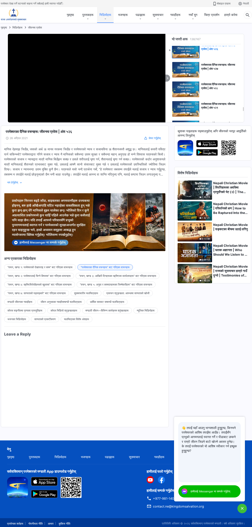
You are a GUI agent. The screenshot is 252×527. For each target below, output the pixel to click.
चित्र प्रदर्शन (211, 15)
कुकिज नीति (64, 523)
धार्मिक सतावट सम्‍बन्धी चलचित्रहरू (107, 301)
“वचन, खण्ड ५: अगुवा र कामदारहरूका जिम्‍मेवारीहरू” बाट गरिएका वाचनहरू (116, 284)
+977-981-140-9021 (168, 498)
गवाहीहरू (175, 15)
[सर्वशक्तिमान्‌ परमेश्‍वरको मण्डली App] (185, 148)
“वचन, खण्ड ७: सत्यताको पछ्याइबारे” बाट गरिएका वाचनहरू (36, 293)
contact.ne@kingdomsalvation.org (178, 506)
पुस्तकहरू (88, 15)
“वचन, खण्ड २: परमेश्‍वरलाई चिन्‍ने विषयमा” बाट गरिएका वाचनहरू (39, 275)
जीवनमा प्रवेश (35, 27)
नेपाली (246, 3)
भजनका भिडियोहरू (16, 319)
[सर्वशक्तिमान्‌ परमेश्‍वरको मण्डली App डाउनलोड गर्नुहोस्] (17, 487)
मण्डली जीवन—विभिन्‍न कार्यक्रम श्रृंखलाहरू (107, 310)
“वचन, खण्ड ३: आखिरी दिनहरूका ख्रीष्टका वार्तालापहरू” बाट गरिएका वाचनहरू (117, 275)
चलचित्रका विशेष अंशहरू (76, 319)
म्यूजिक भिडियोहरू (146, 310)
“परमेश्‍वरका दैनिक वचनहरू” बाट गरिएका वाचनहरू (105, 267)
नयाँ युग (193, 15)
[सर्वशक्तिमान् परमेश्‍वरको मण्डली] (13, 15)
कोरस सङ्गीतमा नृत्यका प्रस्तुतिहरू (24, 310)
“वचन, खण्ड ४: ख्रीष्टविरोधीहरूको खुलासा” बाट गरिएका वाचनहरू (39, 284)
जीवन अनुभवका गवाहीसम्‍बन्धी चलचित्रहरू (61, 301)
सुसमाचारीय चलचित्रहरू (86, 293)
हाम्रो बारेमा (230, 15)
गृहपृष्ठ (70, 15)
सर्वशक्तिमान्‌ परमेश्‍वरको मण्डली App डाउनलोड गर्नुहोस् (41, 471)
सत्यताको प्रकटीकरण (45, 319)
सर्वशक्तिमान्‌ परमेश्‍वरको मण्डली (206, 523)
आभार (51, 523)
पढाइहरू (140, 15)
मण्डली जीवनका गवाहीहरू (19, 301)
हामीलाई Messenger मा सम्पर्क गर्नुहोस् (210, 491)
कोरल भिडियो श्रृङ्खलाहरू (64, 310)
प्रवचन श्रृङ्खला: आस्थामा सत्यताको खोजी (127, 293)
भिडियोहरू (105, 15)
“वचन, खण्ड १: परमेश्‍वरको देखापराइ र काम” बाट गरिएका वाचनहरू (39, 267)
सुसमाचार (158, 15)
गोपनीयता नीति (35, 523)
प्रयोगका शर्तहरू (15, 523)
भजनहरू (123, 15)
